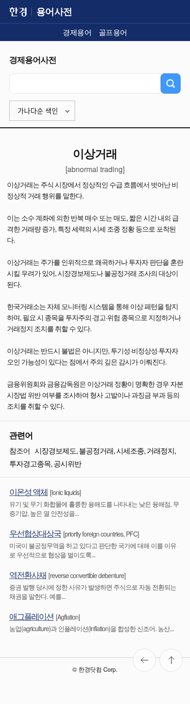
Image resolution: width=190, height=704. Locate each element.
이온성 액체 (28, 491)
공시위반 (67, 463)
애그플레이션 (31, 616)
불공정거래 (96, 450)
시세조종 (130, 450)
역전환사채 (27, 574)
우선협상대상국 (35, 533)
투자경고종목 (30, 463)
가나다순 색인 (38, 111)
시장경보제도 (55, 450)
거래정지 (160, 450)
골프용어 (113, 32)
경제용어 (77, 32)
